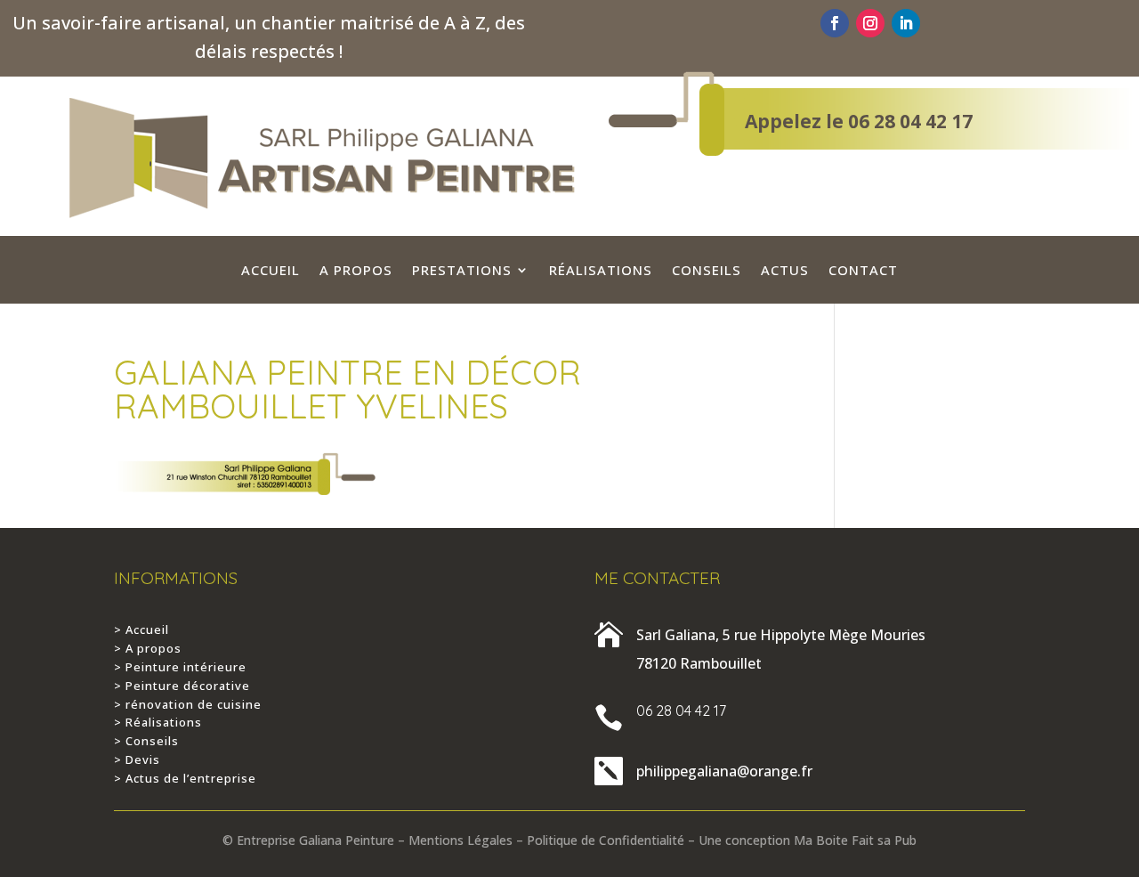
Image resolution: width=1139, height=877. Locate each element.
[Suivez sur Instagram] (870, 23)
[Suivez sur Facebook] (834, 23)
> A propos (148, 648)
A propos (355, 271)
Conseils (706, 271)
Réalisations (600, 271)
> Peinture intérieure (180, 667)
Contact (863, 271)
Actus (785, 271)
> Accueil (141, 629)
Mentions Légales (460, 840)
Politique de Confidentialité (605, 840)
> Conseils (146, 741)
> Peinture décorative (182, 686)
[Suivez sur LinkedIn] (906, 23)
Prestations (462, 271)
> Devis (137, 759)
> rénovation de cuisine (188, 704)
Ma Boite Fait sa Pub (855, 840)
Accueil (270, 271)
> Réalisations (158, 722)
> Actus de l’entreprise (185, 778)
